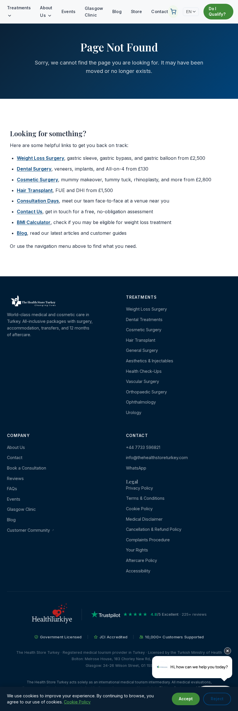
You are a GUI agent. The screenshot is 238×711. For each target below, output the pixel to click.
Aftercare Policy (141, 560)
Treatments (19, 7)
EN (189, 12)
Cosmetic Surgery (37, 179)
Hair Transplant (35, 190)
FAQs (12, 488)
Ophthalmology (141, 402)
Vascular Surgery (142, 381)
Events (68, 11)
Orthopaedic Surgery (146, 391)
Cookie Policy (139, 508)
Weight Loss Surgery (40, 158)
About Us (46, 11)
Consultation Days (38, 201)
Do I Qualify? (217, 11)
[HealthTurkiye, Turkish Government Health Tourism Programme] (52, 614)
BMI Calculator (34, 222)
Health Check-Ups (144, 371)
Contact (159, 11)
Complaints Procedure (148, 539)
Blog (117, 11)
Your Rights (137, 549)
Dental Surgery (34, 169)
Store (136, 11)
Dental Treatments (144, 319)
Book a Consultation (26, 467)
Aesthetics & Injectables (149, 360)
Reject (217, 698)
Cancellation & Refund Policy (153, 529)
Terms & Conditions (145, 498)
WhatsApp (136, 467)
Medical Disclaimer (144, 519)
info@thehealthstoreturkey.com (157, 457)
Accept (186, 698)
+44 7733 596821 (143, 447)
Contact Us (29, 211)
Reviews (15, 478)
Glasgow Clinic (94, 11)
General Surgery (142, 350)
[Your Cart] (173, 11)
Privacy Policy (139, 488)
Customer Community (29, 530)
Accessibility (138, 570)
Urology (133, 412)
